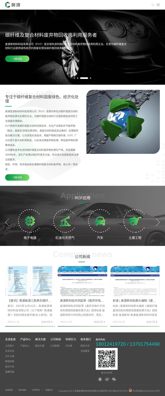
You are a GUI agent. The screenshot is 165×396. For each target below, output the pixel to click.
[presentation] (7, 222)
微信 (113, 379)
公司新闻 (55, 339)
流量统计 (49, 390)
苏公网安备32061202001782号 (146, 391)
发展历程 (9, 371)
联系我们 (86, 339)
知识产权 (9, 366)
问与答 (69, 345)
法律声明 (36, 390)
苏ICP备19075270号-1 (118, 391)
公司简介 (9, 345)
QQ (100, 379)
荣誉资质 (9, 361)
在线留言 (85, 351)
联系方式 (85, 345)
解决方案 (40, 339)
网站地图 (22, 390)
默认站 (13, 5)
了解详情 (17, 59)
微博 (107, 379)
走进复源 (10, 339)
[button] (74, 78)
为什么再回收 (12, 356)
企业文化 (9, 351)
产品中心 (25, 339)
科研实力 (71, 339)
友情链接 (9, 390)
